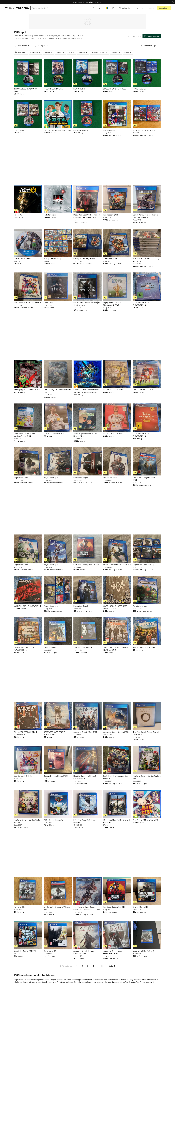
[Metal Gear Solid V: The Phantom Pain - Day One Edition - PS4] (87, 199)
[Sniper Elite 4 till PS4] (147, 891)
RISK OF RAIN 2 (79, 89)
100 (102, 966)
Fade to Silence (50, 215)
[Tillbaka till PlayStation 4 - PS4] (15, 46)
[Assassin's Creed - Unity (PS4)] (87, 716)
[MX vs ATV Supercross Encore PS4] (117, 548)
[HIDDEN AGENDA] (147, 73)
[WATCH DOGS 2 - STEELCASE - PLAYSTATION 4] (117, 590)
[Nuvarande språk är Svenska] (107, 8)
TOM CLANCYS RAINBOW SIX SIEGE (25, 90)
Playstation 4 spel (21, 478)
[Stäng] (173, 2)
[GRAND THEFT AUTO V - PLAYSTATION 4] (28, 631)
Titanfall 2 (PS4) (50, 647)
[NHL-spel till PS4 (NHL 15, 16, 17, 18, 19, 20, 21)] (147, 243)
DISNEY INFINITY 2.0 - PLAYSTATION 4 (141, 304)
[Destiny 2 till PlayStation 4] (147, 935)
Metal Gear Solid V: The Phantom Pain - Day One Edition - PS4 (86, 216)
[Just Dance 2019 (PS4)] (28, 760)
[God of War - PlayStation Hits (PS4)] (147, 461)
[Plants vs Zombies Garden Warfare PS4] (147, 760)
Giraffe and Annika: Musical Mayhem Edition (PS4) (24, 435)
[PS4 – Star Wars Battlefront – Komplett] (87, 804)
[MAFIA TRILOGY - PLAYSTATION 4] (28, 590)
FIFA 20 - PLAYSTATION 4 (113, 434)
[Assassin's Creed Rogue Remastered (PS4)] (117, 935)
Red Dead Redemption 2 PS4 (115, 907)
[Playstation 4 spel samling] (147, 548)
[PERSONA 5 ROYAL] (87, 114)
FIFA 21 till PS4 (109, 130)
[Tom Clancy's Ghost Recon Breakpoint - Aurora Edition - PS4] (87, 891)
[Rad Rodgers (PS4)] (117, 199)
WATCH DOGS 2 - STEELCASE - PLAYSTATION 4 (115, 607)
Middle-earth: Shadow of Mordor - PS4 (57, 908)
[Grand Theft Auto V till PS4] (28, 935)
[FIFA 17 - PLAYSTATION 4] (117, 374)
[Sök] (93, 8)
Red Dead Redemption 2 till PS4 (86, 565)
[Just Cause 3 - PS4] (117, 243)
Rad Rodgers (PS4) (111, 215)
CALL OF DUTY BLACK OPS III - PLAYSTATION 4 (26, 733)
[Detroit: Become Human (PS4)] (58, 760)
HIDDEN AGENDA (139, 89)
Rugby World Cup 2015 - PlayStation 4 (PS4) (113, 304)
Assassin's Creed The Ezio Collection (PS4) (83, 952)
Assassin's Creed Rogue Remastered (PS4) (112, 952)
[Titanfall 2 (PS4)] (58, 631)
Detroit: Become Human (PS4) (56, 776)
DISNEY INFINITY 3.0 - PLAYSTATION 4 (141, 435)
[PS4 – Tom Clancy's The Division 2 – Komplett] (117, 804)
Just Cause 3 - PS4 (110, 259)
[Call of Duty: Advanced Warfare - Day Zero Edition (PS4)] (147, 199)
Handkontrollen (140, 980)
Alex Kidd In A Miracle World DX (145, 820)
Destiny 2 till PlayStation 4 (143, 951)
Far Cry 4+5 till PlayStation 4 (84, 259)
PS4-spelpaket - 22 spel (53, 259)
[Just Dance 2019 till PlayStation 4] (28, 286)
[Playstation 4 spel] (28, 461)
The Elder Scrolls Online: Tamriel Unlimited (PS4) (146, 733)
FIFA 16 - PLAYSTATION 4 (143, 390)
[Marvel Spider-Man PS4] (28, 243)
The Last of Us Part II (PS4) (84, 647)
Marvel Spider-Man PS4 (23, 259)
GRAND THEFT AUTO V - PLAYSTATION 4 (24, 648)
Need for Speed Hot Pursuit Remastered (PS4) (84, 777)
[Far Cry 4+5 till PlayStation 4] (87, 243)
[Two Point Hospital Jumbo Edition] (58, 114)
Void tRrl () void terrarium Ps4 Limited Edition (85, 435)
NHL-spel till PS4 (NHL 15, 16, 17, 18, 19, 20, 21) (146, 260)
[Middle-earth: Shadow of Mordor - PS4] (58, 891)
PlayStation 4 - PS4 (26, 46)
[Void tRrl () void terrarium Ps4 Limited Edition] (87, 417)
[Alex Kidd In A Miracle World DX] (147, 804)
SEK (113, 8)
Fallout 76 (18, 215)
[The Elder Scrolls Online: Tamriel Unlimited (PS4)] (147, 716)
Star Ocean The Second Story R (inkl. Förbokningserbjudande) (86, 391)
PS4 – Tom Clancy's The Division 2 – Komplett (116, 821)
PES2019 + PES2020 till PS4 (144, 130)
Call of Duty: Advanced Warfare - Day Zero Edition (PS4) (146, 216)
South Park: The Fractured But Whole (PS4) (115, 777)
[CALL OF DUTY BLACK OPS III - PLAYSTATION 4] (28, 716)
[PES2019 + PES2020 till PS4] (147, 114)
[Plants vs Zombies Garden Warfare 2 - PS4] (28, 804)
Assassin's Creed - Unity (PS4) (85, 732)
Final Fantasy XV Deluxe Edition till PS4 (57, 391)
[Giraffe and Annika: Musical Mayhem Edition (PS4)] (28, 417)
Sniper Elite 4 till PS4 (141, 907)
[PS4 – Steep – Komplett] (58, 804)
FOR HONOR (19, 130)
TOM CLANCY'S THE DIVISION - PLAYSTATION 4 (115, 648)
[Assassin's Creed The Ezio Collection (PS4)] (87, 935)
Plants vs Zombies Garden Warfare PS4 (147, 777)
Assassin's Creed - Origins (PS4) (116, 732)
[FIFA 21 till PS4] (117, 114)
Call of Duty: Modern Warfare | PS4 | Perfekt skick (87, 304)
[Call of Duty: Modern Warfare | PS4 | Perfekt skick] (87, 286)
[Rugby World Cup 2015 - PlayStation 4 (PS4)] (117, 286)
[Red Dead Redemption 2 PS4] (117, 891)
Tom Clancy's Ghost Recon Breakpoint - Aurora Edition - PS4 (86, 908)
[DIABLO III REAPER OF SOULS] (117, 73)
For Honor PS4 (19, 907)
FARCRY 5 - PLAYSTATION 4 (144, 647)
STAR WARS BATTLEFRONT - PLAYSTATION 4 (55, 733)
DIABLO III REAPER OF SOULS (114, 89)
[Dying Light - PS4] (58, 935)
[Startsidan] (22, 8)
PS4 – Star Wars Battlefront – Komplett (85, 821)
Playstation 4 (19, 980)
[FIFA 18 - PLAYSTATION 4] (58, 417)
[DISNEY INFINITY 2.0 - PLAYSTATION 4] (147, 286)
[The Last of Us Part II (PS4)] (87, 631)
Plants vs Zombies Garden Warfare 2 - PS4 (28, 821)
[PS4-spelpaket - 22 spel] (58, 243)
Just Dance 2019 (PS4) (23, 776)
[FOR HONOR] (28, 114)
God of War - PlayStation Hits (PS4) (145, 479)
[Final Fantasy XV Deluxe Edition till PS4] (58, 374)
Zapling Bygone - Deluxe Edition (27, 390)
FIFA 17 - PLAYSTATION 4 (113, 390)
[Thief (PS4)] (58, 286)
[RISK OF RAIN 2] (87, 73)
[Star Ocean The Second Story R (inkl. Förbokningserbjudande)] (87, 374)
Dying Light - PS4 (51, 951)
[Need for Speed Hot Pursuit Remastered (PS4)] (87, 760)
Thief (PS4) (48, 303)
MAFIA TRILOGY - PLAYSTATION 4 (27, 606)
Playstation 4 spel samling (143, 565)
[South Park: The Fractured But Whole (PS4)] (117, 760)
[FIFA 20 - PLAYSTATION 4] (117, 417)
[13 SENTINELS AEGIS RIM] (58, 73)
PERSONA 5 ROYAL (80, 130)
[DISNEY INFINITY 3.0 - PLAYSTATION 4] (147, 417)
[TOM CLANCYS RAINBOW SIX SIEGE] (28, 73)
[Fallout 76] (28, 199)
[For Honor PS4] (28, 891)
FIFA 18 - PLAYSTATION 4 (54, 434)
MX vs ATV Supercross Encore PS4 (117, 565)
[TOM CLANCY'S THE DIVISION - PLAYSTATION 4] (117, 631)
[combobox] (63, 8)
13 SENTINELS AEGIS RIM (53, 89)
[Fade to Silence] (58, 199)
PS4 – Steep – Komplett (53, 820)
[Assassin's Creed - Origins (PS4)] (117, 716)
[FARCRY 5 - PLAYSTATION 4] (147, 631)
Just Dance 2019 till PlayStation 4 (27, 303)
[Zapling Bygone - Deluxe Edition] (28, 374)
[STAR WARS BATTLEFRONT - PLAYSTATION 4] (58, 716)
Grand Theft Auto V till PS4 (25, 951)
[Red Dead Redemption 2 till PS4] (87, 548)
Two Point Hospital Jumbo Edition (57, 130)
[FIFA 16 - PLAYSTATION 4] (147, 374)
